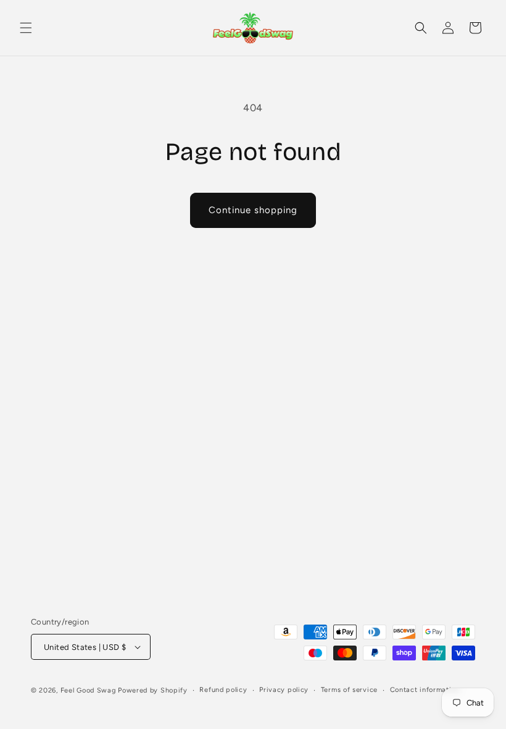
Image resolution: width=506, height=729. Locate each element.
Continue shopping (253, 210)
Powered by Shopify (153, 690)
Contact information (425, 690)
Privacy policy (284, 690)
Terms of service (349, 690)
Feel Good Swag (88, 690)
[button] (25, 27)
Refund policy (223, 690)
